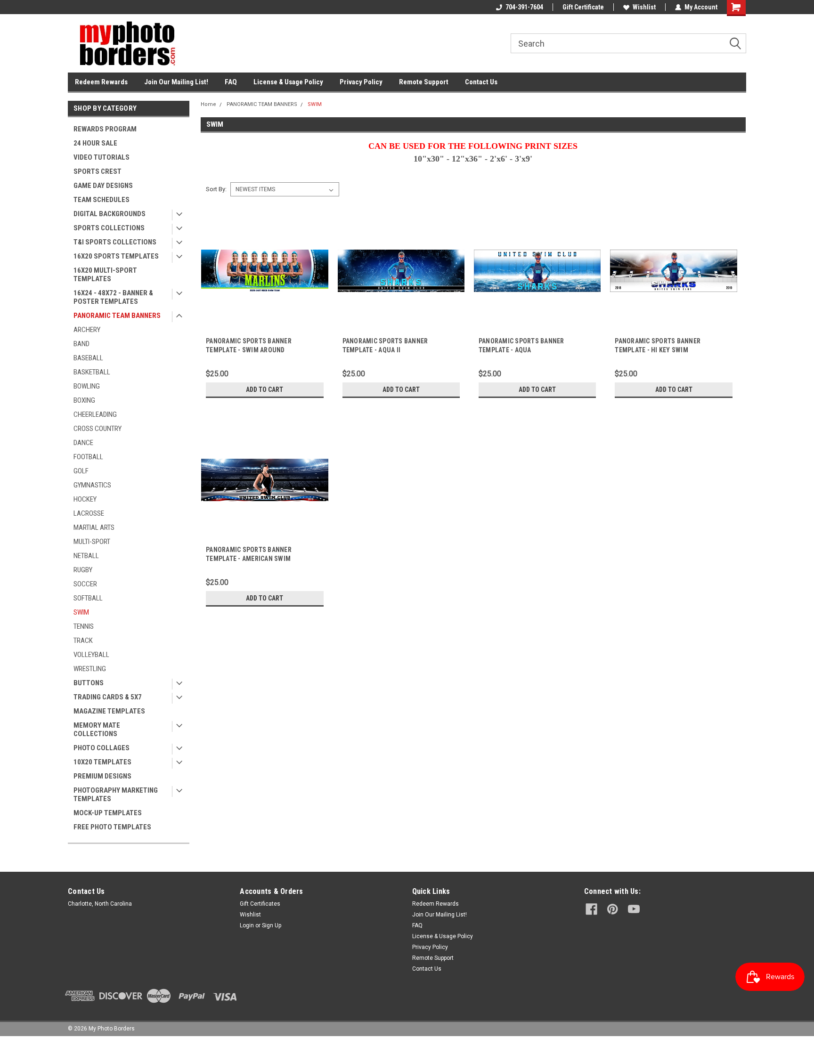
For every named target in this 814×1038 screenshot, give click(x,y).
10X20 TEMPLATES (102, 762)
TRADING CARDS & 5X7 (107, 697)
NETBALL (86, 555)
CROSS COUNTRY (97, 428)
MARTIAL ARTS (93, 527)
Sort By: (216, 189)
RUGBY (82, 570)
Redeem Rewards (101, 82)
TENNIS (83, 626)
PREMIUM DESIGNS (102, 776)
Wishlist (644, 7)
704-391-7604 (524, 7)
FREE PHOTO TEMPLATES (112, 827)
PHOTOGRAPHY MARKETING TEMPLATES (115, 794)
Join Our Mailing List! (176, 82)
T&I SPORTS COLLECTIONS (114, 242)
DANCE (83, 442)
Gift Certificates (260, 903)
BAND (81, 344)
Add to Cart (264, 389)
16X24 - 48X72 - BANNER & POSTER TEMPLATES (113, 297)
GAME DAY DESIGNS (103, 185)
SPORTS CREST (97, 171)
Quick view (264, 327)
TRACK (83, 640)
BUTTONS (88, 683)
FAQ (231, 82)
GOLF (81, 471)
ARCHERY (86, 329)
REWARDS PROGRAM (105, 129)
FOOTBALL (88, 457)
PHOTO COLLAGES (101, 748)
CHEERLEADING (95, 414)
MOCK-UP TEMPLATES (107, 813)
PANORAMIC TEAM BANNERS (117, 315)
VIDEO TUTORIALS (101, 157)
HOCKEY (85, 499)
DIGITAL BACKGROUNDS (109, 214)
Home (208, 104)
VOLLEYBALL (91, 654)
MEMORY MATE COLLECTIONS (96, 729)
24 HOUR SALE (95, 143)
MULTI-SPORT (91, 541)
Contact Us (481, 82)
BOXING (84, 400)
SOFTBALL (88, 598)
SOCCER (85, 584)
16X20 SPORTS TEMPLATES (116, 256)
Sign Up (271, 925)
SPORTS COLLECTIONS (109, 228)
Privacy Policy (361, 82)
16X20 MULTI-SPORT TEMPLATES (105, 274)
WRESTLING (89, 669)
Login (247, 925)
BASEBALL (88, 358)
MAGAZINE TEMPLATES (109, 711)
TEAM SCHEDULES (101, 199)
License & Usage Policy (288, 82)
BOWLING (86, 386)
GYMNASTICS (92, 485)
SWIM (81, 612)
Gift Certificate (583, 7)
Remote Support (423, 82)
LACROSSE (88, 513)
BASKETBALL (91, 372)
